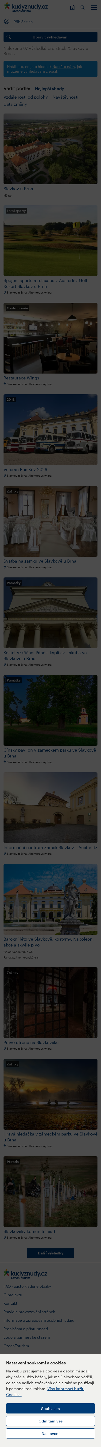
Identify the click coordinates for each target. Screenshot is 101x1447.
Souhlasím (50, 1408)
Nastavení (50, 1433)
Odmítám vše (50, 1421)
